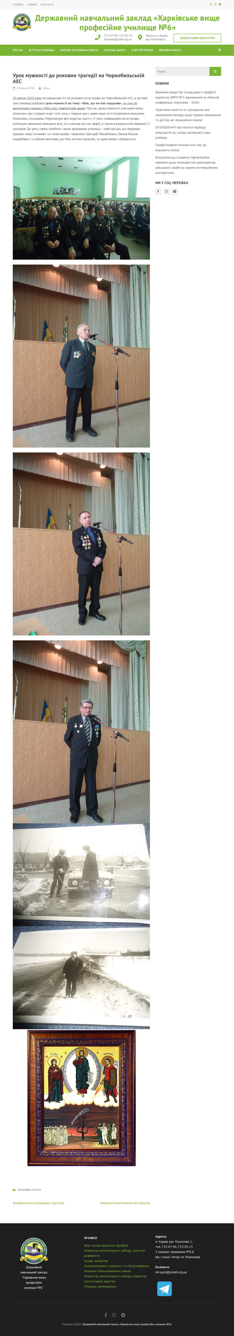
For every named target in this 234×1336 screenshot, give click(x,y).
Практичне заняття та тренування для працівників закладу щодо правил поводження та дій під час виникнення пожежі (188, 115)
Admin (46, 88)
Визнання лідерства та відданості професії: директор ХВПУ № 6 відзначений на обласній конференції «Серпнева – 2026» (187, 97)
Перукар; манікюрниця (100, 1286)
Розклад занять (115, 50)
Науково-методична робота (79, 50)
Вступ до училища (41, 50)
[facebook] (211, 4)
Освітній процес (142, 50)
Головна (18, 4)
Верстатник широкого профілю (106, 1245)
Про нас (18, 50)
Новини (32, 4)
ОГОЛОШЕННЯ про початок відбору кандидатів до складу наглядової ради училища (182, 132)
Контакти (47, 4)
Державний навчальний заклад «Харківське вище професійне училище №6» (127, 22)
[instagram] (215, 4)
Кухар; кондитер (96, 1261)
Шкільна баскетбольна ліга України (125, 1203)
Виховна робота (170, 50)
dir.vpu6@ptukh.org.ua (117, 39)
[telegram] (220, 4)
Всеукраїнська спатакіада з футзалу (38, 1203)
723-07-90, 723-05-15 (118, 35)
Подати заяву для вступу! (197, 38)
